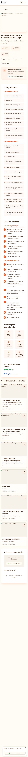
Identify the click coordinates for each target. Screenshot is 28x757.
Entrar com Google (16, 753)
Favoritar (6, 63)
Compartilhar (7, 59)
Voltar (6, 9)
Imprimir (18, 59)
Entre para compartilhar (17, 76)
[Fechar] (25, 747)
